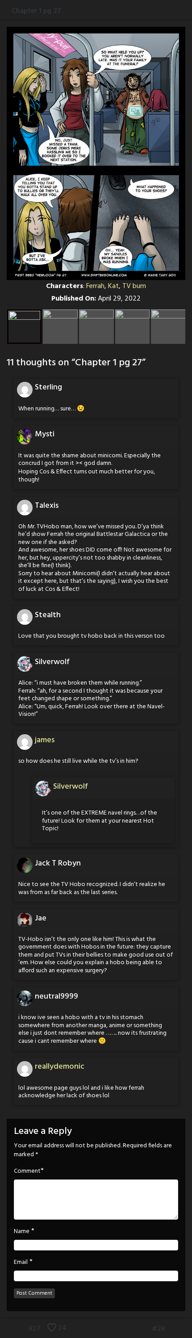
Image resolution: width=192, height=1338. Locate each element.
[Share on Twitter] (169, 11)
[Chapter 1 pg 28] (173, 1329)
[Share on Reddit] (187, 11)
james (44, 740)
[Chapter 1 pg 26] (144, 1329)
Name (21, 1231)
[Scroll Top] (6, 1329)
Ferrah (95, 286)
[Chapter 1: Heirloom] (131, 1329)
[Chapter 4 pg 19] (186, 1329)
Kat (113, 286)
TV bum (134, 286)
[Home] (6, 11)
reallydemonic (59, 1066)
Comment (27, 1171)
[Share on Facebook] (159, 11)
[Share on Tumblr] (178, 11)
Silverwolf (70, 786)
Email (21, 1262)
